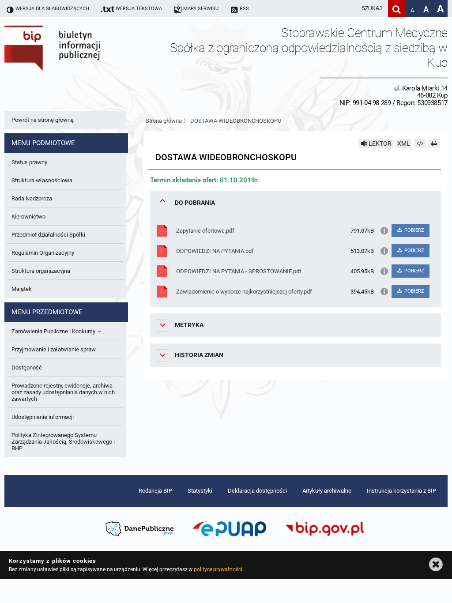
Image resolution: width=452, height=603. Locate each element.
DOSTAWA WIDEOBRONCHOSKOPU (235, 120)
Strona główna (164, 120)
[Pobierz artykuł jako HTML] (420, 143)
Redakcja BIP (155, 490)
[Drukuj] (434, 143)
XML (403, 143)
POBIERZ (413, 230)
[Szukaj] (396, 8)
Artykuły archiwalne (326, 490)
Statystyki (200, 490)
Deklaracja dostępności (257, 490)
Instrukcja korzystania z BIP (401, 490)
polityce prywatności (218, 569)
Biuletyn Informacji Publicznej (77, 66)
